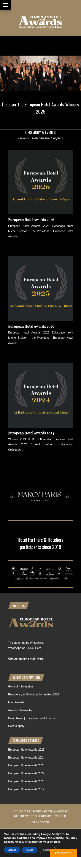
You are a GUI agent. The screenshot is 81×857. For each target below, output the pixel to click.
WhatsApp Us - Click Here (24, 648)
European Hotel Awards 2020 (26, 781)
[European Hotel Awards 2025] (40, 320)
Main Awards (16, 702)
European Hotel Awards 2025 (31, 326)
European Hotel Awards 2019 (26, 789)
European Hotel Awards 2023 (26, 765)
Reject (29, 850)
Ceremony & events (40, 132)
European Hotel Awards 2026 (31, 219)
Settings (47, 850)
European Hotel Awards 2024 (31, 433)
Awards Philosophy (20, 710)
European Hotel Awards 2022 (26, 773)
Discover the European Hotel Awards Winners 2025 (40, 108)
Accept (12, 850)
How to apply (16, 726)
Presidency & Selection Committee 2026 (33, 694)
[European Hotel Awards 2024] (40, 426)
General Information (20, 686)
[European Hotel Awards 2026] (40, 213)
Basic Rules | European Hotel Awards (31, 718)
